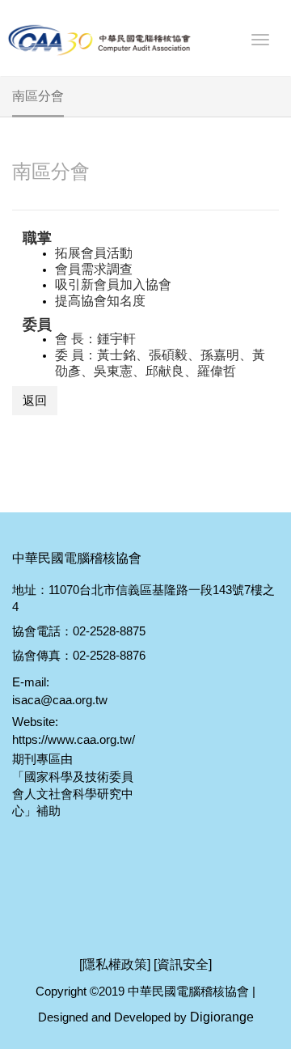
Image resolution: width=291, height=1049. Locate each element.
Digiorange (222, 1017)
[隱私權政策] (114, 964)
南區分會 (51, 171)
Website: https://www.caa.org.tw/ (72, 730)
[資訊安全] (183, 964)
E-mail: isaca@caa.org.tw (60, 690)
